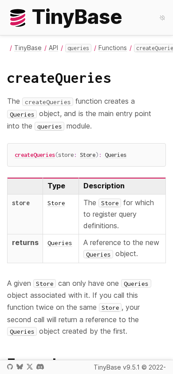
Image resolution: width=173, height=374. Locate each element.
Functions (112, 47)
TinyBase (28, 47)
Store (87, 154)
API (53, 47)
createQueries (35, 154)
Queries (115, 154)
